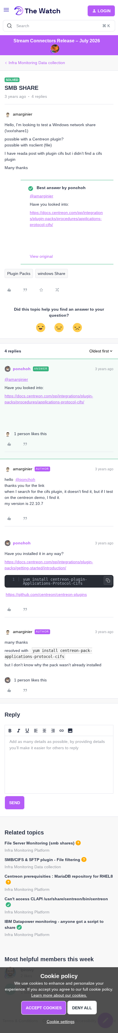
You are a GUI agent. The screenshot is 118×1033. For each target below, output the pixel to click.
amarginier (22, 114)
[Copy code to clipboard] (108, 580)
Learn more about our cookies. (59, 995)
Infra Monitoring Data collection (37, 62)
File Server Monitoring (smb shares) (39, 843)
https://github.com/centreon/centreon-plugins (46, 594)
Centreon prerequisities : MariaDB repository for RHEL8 (59, 876)
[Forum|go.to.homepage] (37, 10)
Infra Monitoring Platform (27, 850)
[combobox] (59, 25)
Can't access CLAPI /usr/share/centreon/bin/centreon (56, 899)
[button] (6, 11)
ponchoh (22, 368)
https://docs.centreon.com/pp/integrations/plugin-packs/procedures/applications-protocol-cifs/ (66, 218)
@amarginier (41, 196)
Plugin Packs (18, 273)
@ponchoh (25, 479)
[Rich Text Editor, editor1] (59, 764)
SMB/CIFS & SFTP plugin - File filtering (42, 859)
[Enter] (9, 25)
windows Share (51, 273)
